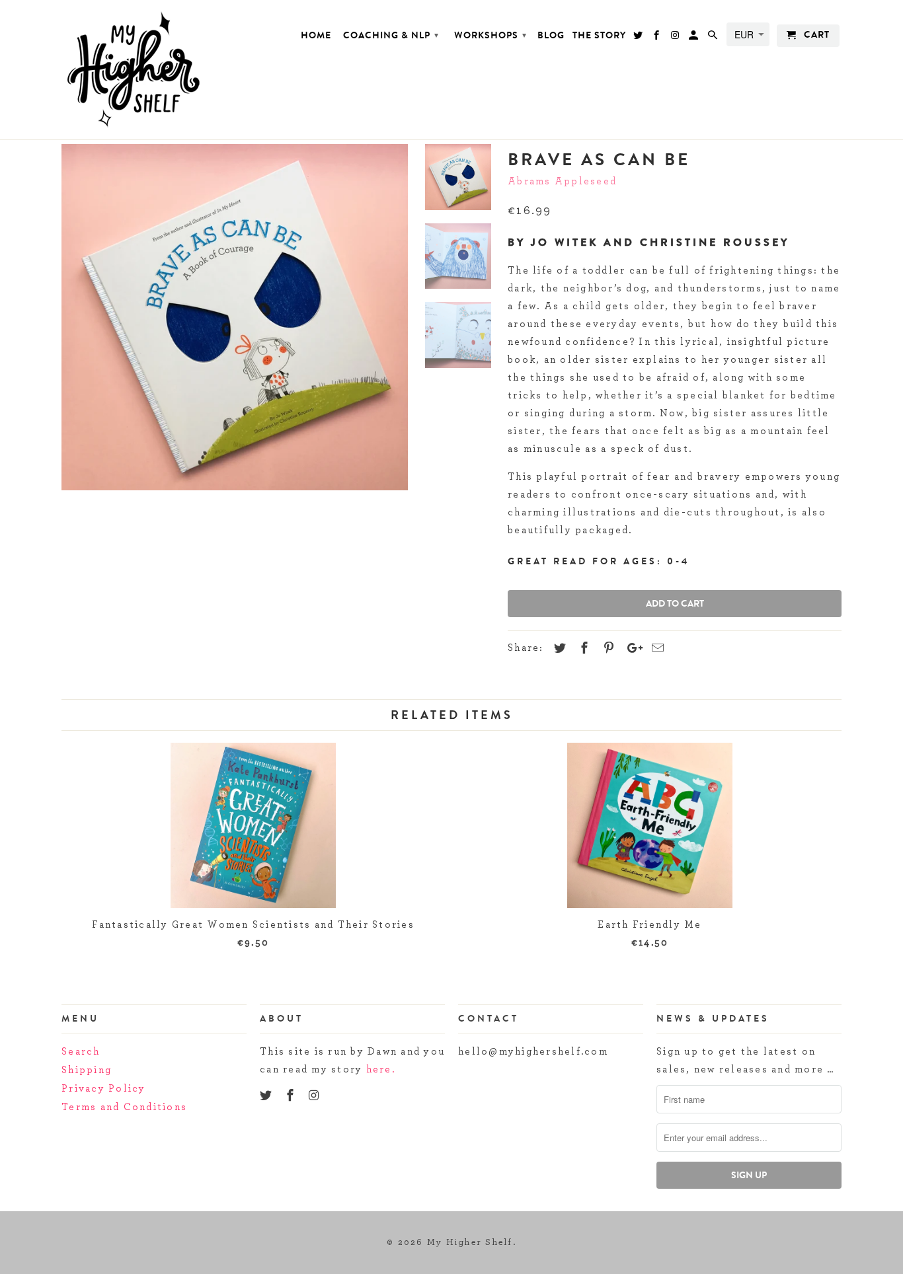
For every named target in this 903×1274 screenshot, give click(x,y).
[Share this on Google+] (631, 649)
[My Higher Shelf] (154, 70)
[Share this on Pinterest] (606, 649)
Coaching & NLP (391, 35)
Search (80, 1052)
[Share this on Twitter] (558, 649)
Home (316, 36)
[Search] (713, 38)
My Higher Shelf (470, 1242)
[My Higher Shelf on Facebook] (291, 1096)
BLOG (551, 36)
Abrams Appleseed (562, 181)
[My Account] (694, 38)
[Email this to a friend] (655, 649)
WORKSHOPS (490, 35)
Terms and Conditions (124, 1107)
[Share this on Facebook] (582, 649)
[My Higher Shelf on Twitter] (267, 1096)
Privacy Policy (103, 1089)
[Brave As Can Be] (234, 317)
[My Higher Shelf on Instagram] (316, 1096)
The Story (599, 36)
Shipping (86, 1070)
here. (380, 1069)
